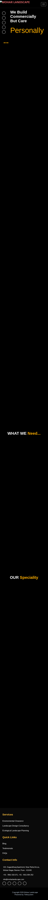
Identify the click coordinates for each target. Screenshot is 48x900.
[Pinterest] (15, 883)
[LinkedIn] (20, 883)
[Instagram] (25, 883)
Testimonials (7, 848)
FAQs (4, 853)
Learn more (10, 614)
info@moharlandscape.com (13, 879)
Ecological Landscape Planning (15, 831)
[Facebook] (4, 883)
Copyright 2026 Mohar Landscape (25, 892)
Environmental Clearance (13, 821)
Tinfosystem (28, 895)
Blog (4, 844)
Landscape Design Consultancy (15, 826)
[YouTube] (10, 883)
